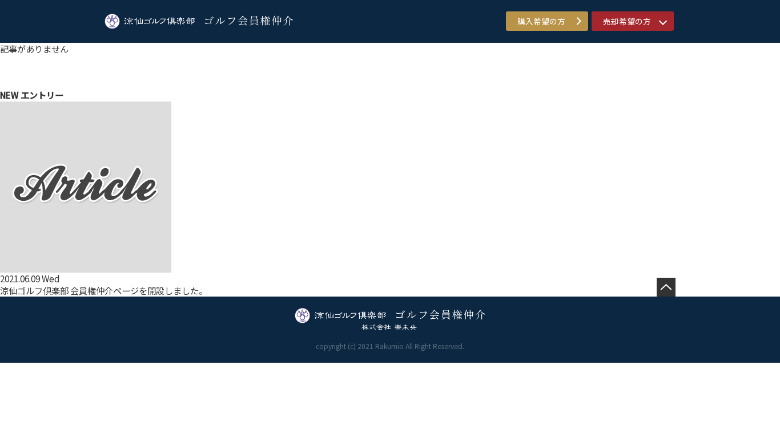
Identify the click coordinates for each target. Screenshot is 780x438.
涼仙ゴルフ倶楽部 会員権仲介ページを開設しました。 (103, 290)
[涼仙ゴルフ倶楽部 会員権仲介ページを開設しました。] (85, 265)
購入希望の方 (541, 21)
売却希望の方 (627, 21)
